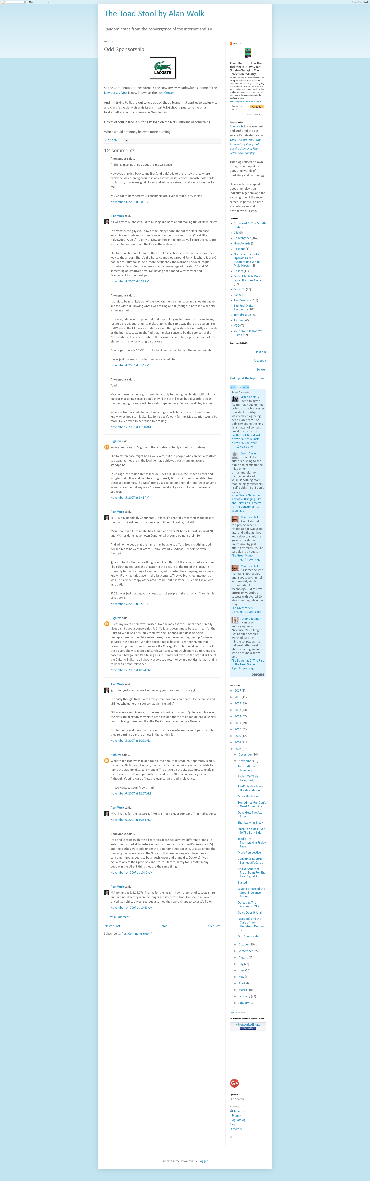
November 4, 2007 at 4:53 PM (130, 281)
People (233, 387)
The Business (242, 300)
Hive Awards (242, 243)
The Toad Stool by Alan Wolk (154, 14)
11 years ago (244, 446)
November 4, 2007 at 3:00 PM (130, 202)
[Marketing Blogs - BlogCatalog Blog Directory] (238, 1129)
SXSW (237, 295)
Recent (239, 387)
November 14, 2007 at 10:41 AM (131, 908)
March (243, 990)
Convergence (242, 238)
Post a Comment (119, 917)
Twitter (238, 320)
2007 (238, 749)
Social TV (239, 289)
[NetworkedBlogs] (248, 1024)
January (243, 1003)
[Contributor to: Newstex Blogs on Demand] (241, 1144)
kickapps (239, 249)
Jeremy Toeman (251, 619)
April (241, 983)
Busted (242, 882)
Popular (246, 387)
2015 (238, 697)
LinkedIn (260, 352)
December (245, 754)
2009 (238, 736)
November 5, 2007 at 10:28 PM (131, 741)
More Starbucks (248, 796)
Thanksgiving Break (250, 823)
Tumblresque (242, 315)
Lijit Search (237, 1099)
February (244, 996)
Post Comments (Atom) (137, 934)
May (241, 977)
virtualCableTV (250, 397)
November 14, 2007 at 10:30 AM (131, 872)
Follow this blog (248, 1028)
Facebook (259, 361)
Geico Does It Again (250, 912)
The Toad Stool (234, 1012)
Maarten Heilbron (252, 517)
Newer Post (112, 926)
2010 (238, 729)
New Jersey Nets (115, 93)
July (241, 964)
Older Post (213, 926)
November (245, 761)
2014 (238, 703)
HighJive (116, 441)
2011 (238, 723)
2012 (238, 716)
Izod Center (165, 93)
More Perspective (249, 852)
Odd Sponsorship (249, 936)
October (244, 944)
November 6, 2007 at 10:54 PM (131, 820)
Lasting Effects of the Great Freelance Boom (251, 892)
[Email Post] (126, 140)
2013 (238, 710)
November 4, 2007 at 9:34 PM (130, 365)
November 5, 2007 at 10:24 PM (131, 670)
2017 (238, 690)
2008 (238, 742)
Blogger (203, 1161)
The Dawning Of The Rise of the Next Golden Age (248, 664)
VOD (237, 325)
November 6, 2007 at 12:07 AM (131, 793)
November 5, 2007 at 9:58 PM (130, 604)
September (246, 951)
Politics (238, 271)
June (241, 970)
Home (163, 926)
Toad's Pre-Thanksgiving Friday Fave (252, 842)
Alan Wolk (117, 216)
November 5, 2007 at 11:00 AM (131, 427)
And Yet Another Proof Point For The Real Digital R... (252, 872)
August (243, 957)
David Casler (249, 453)
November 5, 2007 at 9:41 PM (130, 498)
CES (236, 233)
